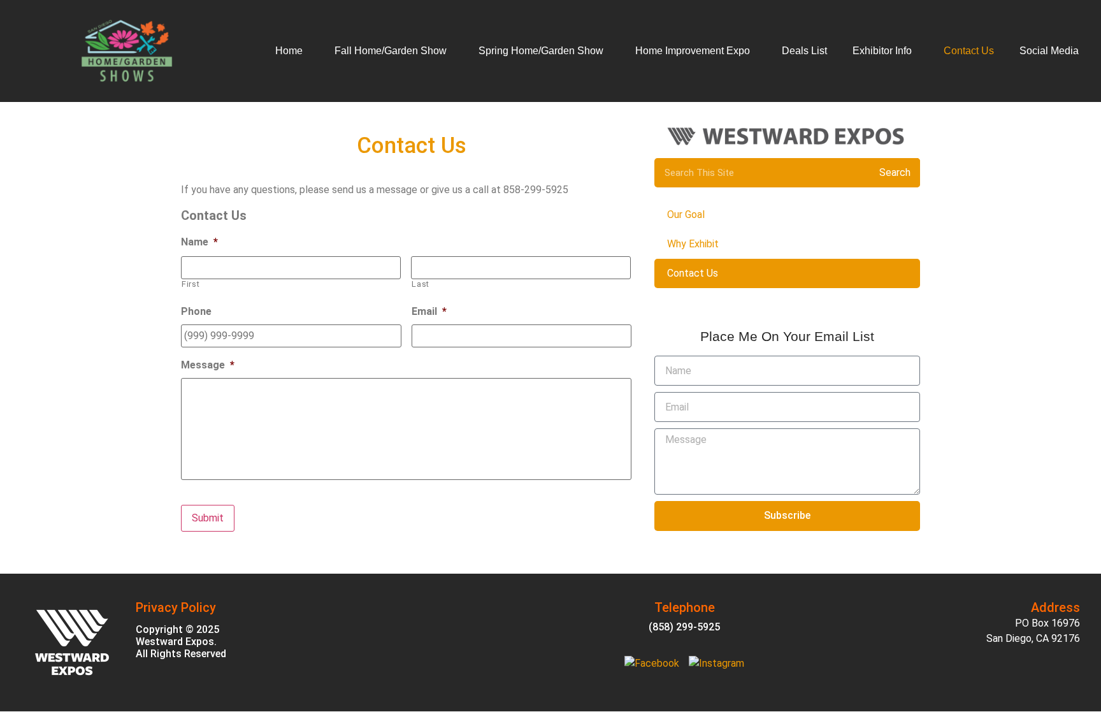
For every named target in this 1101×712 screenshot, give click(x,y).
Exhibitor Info (882, 50)
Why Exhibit (693, 244)
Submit (208, 518)
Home (289, 50)
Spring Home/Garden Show (541, 50)
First (190, 284)
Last (420, 284)
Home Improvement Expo (692, 50)
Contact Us (969, 50)
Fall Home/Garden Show (391, 50)
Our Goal (686, 214)
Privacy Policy (176, 607)
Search (894, 172)
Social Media (1049, 50)
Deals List (804, 50)
